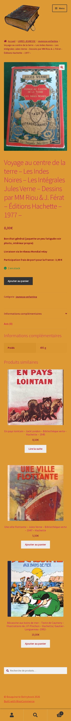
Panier (54, 712)
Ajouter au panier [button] (35, 544)
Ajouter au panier (18, 281)
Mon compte (12, 715)
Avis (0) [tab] (8, 323)
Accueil (11, 41)
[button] (62, 67)
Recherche (35, 715)
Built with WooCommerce (19, 701)
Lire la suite (35, 448)
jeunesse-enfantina (48, 41)
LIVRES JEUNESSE (27, 41)
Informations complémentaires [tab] (23, 313)
